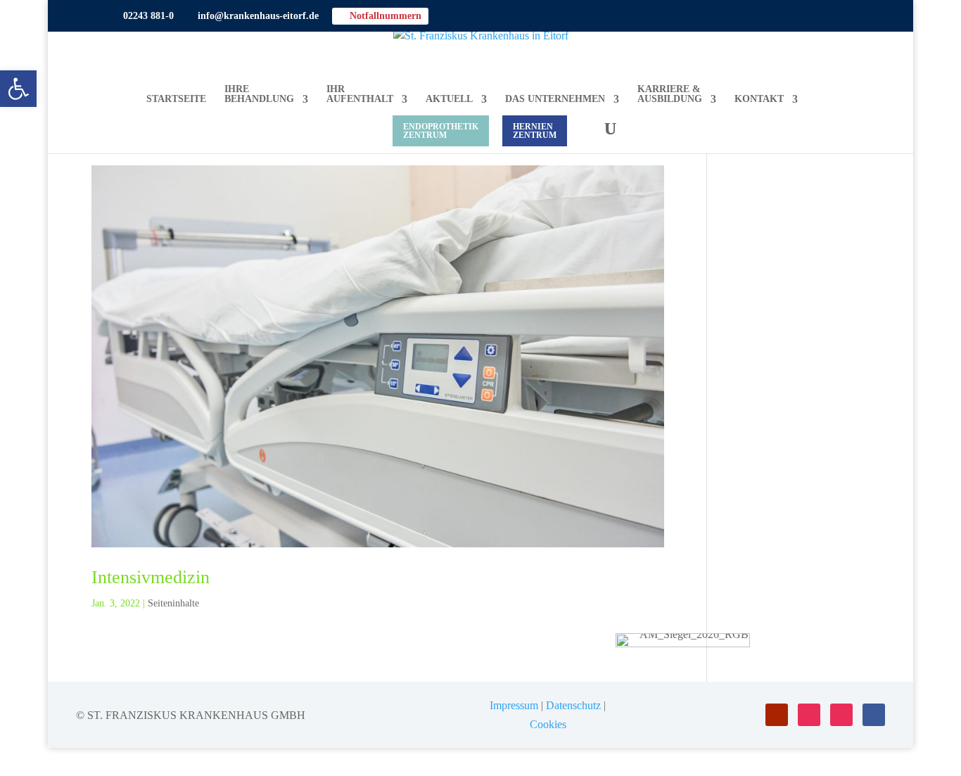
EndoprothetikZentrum (440, 131)
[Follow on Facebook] (874, 715)
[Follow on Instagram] (809, 715)
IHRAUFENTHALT (359, 94)
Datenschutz (573, 705)
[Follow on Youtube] (776, 715)
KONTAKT (759, 99)
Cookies (548, 724)
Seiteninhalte (173, 603)
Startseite (176, 99)
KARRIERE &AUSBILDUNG (669, 94)
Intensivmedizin (150, 577)
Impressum (514, 705)
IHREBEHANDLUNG (259, 94)
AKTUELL (449, 99)
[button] (18, 88)
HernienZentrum (534, 131)
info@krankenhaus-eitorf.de (253, 16)
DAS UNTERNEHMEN (555, 99)
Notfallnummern (380, 16)
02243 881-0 (143, 16)
